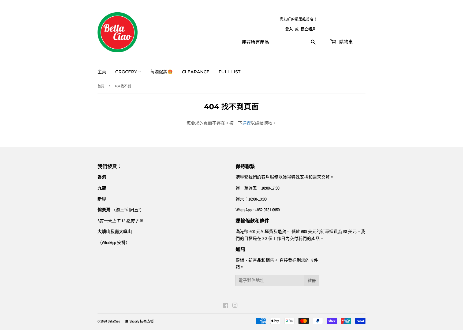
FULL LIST (229, 71)
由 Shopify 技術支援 (139, 321)
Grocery (126, 71)
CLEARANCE (196, 71)
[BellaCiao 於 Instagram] (235, 306)
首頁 (101, 86)
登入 (289, 29)
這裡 (246, 123)
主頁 (102, 71)
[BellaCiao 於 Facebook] (226, 306)
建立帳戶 (308, 29)
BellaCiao (114, 321)
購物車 (345, 42)
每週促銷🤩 (161, 71)
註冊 (312, 280)
